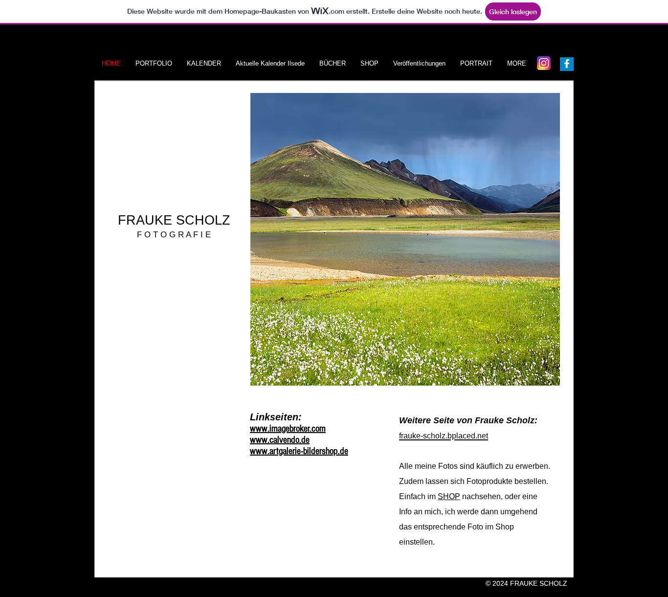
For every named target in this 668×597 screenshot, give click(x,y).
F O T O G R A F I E (174, 234)
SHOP (449, 496)
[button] (405, 239)
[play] (536, 377)
